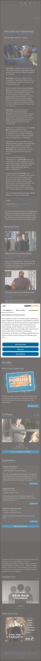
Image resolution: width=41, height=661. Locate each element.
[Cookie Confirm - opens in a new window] (31, 306)
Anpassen (20, 349)
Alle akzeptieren (20, 344)
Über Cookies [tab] (20, 310)
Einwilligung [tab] (7, 310)
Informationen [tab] (33, 310)
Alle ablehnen (20, 354)
